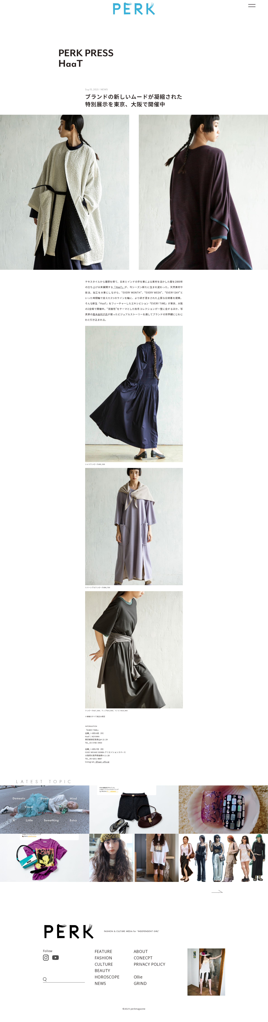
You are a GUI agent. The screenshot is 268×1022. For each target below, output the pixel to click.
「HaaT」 (119, 287)
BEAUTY (102, 970)
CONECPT (143, 957)
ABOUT (141, 951)
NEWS (100, 983)
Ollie (138, 977)
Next (213, 891)
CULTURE (104, 964)
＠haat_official (102, 761)
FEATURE (103, 951)
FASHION (103, 957)
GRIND (140, 983)
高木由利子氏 (100, 314)
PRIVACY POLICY (149, 964)
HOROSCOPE (107, 977)
